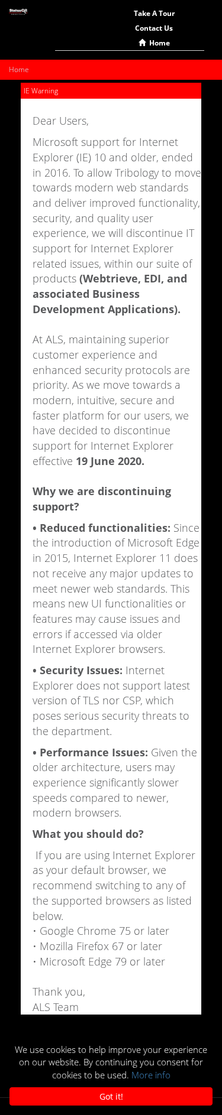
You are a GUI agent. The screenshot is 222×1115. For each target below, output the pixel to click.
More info (150, 1075)
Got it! (111, 1096)
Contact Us (154, 28)
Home (158, 43)
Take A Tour (154, 13)
